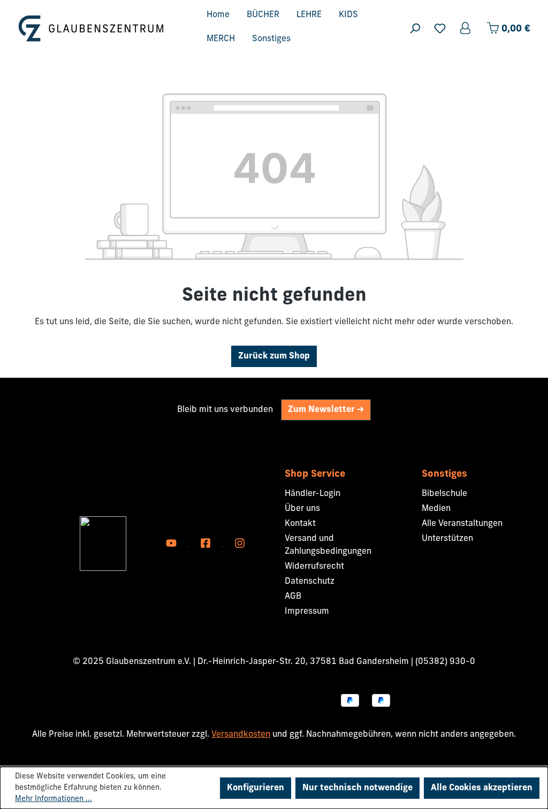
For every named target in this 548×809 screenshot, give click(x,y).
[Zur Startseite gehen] (91, 28)
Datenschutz (309, 581)
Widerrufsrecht (314, 566)
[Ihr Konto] (466, 28)
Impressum (307, 611)
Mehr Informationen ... (53, 799)
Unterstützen (447, 539)
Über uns (302, 509)
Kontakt (300, 524)
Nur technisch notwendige (357, 788)
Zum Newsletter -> (326, 410)
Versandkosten (240, 734)
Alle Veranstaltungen (462, 524)
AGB (293, 596)
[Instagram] (240, 543)
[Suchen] (414, 28)
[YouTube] (172, 543)
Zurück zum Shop (274, 356)
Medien (436, 509)
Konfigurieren (255, 788)
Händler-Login (312, 494)
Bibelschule (444, 494)
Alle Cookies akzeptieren (481, 788)
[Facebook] (206, 543)
